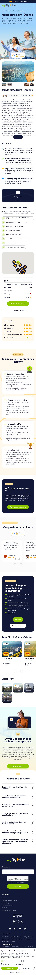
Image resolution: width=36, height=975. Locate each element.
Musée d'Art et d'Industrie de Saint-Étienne (17, 238)
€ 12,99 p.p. (19, 304)
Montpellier (22, 938)
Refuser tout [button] (26, 968)
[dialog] (18, 961)
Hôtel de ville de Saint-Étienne (13, 230)
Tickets (4, 898)
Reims (12, 940)
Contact (4, 907)
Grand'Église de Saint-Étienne (13, 234)
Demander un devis (18, 626)
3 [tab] (20, 200)
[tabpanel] (18, 194)
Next (21, 565)
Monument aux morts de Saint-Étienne (15, 247)
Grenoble (27, 940)
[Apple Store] (18, 916)
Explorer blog (5, 903)
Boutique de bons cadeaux (9, 900)
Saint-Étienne (19, 940)
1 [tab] (16, 200)
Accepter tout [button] (9, 968)
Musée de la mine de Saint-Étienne (14, 226)
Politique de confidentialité (18, 882)
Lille (3, 940)
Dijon (3, 941)
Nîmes (7, 941)
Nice (3, 938)
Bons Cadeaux (19, 766)
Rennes (7, 940)
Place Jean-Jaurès (10, 243)
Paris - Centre (5, 936)
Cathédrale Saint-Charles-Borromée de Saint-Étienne (18, 218)
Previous (15, 565)
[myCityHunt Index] (11, 6)
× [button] (34, 950)
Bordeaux (29, 938)
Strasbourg (14, 938)
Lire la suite (18, 137)
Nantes (8, 938)
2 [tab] (18, 200)
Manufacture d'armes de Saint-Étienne (15, 222)
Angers (13, 941)
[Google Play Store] (18, 921)
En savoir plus (16, 957)
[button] (18, 972)
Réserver (18, 619)
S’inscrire (18, 886)
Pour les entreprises (18, 310)
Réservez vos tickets (19, 507)
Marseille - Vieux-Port (16, 936)
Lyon (25, 936)
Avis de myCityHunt (7, 905)
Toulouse (30, 936)
